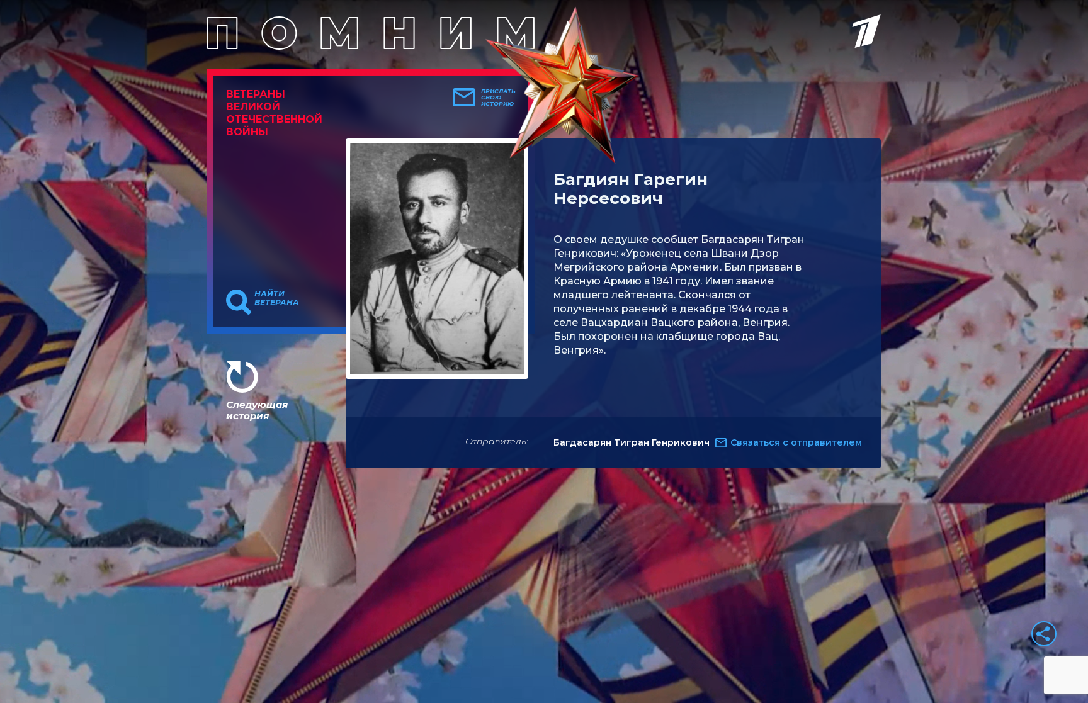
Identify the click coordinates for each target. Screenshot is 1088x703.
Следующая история (257, 410)
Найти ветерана (276, 298)
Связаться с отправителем (796, 442)
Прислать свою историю (498, 97)
